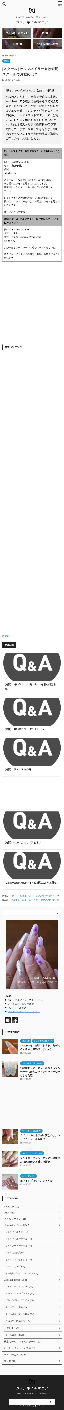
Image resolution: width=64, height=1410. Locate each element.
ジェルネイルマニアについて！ (24, 1011)
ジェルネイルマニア (32, 22)
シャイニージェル (17, 1003)
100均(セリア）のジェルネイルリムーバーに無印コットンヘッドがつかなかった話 (40, 1072)
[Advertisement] (32, 307)
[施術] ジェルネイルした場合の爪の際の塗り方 (35, 900)
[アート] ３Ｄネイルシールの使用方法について (35, 896)
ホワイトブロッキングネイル (36, 1180)
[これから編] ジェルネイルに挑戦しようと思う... (31, 882)
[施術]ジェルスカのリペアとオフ (23, 842)
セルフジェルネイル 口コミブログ (32, 1393)
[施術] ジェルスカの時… (19, 769)
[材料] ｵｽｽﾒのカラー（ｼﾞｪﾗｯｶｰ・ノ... (26, 729)
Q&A (7, 636)
